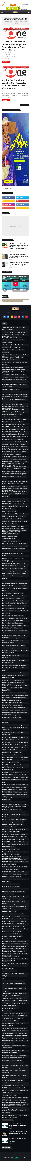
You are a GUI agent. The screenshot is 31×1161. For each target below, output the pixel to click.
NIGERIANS (16, 854)
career (3, 484)
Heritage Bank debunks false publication (11, 700)
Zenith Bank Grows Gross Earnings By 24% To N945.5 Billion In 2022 (14, 1105)
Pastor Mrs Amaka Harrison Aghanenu (11, 886)
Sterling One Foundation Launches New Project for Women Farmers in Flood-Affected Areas (14, 45)
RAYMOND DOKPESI (21, 921)
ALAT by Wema (20, 422)
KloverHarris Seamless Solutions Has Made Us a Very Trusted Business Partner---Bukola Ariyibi (14, 760)
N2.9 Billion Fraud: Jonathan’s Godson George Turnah (14, 819)
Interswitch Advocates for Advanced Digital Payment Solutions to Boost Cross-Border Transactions (14, 740)
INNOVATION (5, 735)
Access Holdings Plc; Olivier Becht (9, 402)
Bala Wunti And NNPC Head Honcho (20, 456)
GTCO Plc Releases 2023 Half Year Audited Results (13, 682)
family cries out (13, 591)
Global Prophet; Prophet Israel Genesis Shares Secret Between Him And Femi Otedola (14, 673)
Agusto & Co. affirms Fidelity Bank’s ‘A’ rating (12, 414)
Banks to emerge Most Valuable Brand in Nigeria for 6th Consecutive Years (14, 459)
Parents (8, 881)
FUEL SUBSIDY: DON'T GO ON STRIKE (10, 658)
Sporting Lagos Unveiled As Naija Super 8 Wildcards (14, 988)
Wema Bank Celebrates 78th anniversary (11, 1053)
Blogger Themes (16, 1157)
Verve (12, 1043)
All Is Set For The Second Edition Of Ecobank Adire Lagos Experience (15, 427)
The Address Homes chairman (9, 1015)
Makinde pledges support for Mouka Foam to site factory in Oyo (15, 797)
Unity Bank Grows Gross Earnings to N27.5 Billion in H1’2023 (13, 1038)
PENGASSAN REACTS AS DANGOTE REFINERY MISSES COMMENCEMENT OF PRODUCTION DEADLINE (13, 889)
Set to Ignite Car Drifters (7, 976)
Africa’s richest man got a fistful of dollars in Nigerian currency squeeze (14, 412)
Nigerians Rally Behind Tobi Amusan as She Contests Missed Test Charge (14, 859)
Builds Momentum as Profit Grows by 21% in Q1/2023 (14, 476)
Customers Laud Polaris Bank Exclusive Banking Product (14, 521)
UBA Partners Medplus (7, 1025)
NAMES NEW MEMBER (7, 832)
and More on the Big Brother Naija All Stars (12, 436)
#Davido (4, 342)
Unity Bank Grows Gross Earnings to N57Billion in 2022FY (15, 1040)
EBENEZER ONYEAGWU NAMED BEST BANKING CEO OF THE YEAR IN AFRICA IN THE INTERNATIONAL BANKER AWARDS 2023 (14, 556)
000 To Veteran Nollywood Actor (19, 362)
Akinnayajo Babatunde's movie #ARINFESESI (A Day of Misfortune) (14, 419)
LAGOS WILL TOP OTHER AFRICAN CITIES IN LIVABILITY (14, 774)
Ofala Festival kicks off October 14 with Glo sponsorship (15, 866)
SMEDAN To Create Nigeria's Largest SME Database (13, 983)
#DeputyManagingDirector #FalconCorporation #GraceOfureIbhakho (13, 345)
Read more (5, 61)
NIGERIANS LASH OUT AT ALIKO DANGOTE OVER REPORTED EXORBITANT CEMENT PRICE (13, 857)
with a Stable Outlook (7, 1093)
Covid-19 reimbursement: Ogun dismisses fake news (14, 516)
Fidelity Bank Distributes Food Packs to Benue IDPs (13, 608)
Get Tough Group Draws (7, 663)
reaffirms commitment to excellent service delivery (13, 926)
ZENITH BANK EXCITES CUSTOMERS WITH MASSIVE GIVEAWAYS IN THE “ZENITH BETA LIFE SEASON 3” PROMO (15, 1103)
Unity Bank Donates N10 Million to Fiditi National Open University (14, 1036)
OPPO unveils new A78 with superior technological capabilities (13, 879)
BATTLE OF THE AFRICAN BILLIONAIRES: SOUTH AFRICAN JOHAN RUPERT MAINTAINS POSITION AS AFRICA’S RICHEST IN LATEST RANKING (14, 462)
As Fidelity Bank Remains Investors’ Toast (11, 454)
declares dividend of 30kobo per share (11, 541)
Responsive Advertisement (15, 226)
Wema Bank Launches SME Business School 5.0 (12, 1063)
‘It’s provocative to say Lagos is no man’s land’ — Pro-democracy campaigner (14, 328)
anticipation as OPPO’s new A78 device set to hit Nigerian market (15, 449)
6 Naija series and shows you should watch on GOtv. (14, 379)
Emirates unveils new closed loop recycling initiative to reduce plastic (14, 576)
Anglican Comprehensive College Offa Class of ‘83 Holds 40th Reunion (15, 442)
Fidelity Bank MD (6, 613)
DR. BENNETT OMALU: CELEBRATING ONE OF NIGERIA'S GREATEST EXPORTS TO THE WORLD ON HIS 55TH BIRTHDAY (14, 551)
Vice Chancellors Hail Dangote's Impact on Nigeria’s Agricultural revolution (14, 1046)
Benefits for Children (7, 464)
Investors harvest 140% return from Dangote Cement (14, 750)
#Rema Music (5, 357)
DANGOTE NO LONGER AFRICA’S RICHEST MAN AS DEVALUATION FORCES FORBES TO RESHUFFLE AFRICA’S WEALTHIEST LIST (14, 529)
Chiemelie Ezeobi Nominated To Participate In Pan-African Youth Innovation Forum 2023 (13, 499)
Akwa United (5, 422)
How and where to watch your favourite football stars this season (15, 708)
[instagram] (8, 204)
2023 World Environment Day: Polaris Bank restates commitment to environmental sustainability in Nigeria (14, 370)
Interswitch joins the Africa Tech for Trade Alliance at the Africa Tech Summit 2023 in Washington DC (15, 743)
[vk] (22, 204)
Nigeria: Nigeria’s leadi (7, 854)
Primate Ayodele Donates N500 (9, 914)
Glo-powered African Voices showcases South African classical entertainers (14, 668)
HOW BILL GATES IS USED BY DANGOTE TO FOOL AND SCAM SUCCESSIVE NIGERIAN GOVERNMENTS (14, 710)
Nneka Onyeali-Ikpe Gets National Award (19, 861)
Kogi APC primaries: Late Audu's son (10, 762)
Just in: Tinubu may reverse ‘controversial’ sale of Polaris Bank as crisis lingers (15, 757)
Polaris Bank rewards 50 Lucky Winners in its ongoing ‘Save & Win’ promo (14, 907)
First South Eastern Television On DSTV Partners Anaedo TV (14, 631)
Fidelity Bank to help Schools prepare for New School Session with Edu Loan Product (14, 626)
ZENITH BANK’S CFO (6, 1112)
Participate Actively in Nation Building (10, 884)
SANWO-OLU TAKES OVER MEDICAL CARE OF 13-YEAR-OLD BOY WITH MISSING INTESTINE (15, 959)
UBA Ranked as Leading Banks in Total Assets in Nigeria (14, 1028)
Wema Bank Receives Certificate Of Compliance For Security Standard (13, 1071)
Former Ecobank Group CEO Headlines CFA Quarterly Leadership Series (14, 648)
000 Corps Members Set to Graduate (10, 359)
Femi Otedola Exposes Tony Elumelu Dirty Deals (13, 598)
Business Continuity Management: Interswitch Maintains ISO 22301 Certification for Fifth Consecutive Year (14, 482)
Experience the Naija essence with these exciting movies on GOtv (14, 588)
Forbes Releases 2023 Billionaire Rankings (15, 645)
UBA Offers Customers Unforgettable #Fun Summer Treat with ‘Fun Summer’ (14, 1023)
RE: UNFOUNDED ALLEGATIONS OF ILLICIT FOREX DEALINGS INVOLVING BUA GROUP (13, 924)
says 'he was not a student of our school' (11, 966)
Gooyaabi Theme (15, 1158)
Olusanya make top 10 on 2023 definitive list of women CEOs (14, 874)
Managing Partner (6, 799)
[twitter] (22, 197)
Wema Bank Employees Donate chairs (10, 1058)
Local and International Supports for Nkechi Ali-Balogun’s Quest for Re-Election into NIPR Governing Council (15, 792)
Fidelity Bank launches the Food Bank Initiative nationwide (15, 610)
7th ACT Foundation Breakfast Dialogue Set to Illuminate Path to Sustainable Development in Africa (15, 382)
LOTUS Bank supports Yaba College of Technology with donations (14, 795)
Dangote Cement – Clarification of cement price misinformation (13, 526)
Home (15, 1154)
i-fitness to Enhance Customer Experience (11, 717)
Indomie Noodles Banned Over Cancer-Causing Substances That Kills (13, 733)
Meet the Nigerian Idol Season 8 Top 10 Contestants (14, 802)
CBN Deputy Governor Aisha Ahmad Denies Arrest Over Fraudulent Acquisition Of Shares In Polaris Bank (15, 492)
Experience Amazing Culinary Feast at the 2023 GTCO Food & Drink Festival (14, 586)
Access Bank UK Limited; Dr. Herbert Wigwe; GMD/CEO (14, 399)
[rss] (8, 201)
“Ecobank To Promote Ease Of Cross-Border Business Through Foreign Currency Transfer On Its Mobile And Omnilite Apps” (14, 332)
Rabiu (3, 921)
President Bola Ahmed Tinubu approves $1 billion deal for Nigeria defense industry (14, 909)
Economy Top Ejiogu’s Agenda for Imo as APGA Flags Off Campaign (15, 571)
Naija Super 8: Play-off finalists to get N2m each (13, 824)
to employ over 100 (19, 1018)
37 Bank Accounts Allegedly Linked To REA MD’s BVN (14, 374)
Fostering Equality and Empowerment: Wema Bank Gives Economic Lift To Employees (15, 651)
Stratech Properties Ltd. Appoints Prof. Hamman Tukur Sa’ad (14, 1001)
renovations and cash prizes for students (11, 933)
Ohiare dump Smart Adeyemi (12, 869)
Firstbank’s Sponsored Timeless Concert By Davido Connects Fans (13, 636)
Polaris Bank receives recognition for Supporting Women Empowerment (15, 904)
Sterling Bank (5, 991)
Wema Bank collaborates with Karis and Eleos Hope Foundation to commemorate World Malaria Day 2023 (14, 1056)
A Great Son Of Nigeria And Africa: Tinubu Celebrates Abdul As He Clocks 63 (14, 385)
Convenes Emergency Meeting (9, 511)
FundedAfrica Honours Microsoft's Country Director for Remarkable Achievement (14, 661)
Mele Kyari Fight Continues (8, 807)
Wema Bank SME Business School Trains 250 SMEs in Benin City (14, 1076)
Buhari (3, 474)
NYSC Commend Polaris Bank (9, 864)
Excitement (4, 578)
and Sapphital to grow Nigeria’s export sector (12, 439)
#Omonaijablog (6, 352)
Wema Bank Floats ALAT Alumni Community (12, 1060)
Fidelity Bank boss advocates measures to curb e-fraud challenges (14, 603)
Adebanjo (4, 407)
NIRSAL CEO (5, 861)
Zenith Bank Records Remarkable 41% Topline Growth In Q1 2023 (15, 1110)
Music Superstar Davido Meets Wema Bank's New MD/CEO (13, 815)
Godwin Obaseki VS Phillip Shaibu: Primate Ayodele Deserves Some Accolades (13, 675)
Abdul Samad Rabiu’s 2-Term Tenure (10, 389)
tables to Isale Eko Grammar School (10, 1008)
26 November (5, 372)
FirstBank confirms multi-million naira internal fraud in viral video (14, 633)
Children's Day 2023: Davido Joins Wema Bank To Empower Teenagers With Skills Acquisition (13, 504)
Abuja (3, 394)
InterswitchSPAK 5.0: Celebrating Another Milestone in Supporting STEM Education (14, 747)
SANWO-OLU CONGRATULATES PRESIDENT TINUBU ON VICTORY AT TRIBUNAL (14, 954)
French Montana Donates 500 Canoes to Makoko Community (13, 656)
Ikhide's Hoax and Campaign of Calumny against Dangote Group (15, 725)
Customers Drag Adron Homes (17, 518)
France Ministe (5, 653)
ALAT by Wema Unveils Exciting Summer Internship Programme (13, 424)
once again (11, 876)
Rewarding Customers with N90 (9, 938)
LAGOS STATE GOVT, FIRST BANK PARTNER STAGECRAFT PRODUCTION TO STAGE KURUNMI (18, 256)
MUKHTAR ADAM (6, 812)
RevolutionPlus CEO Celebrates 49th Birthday (12, 936)
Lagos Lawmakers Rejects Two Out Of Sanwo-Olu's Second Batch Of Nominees (13, 772)
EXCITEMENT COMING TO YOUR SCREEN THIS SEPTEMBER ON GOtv (15, 581)
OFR (3, 869)
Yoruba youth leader (7, 1095)
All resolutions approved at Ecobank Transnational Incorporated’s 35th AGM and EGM (13, 429)
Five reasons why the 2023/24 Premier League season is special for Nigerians (14, 643)
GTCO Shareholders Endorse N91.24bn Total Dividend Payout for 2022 (14, 688)
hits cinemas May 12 (6, 705)
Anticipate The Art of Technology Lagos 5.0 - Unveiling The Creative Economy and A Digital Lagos (14, 447)
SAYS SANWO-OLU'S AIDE (8, 968)
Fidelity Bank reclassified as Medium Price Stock (13, 615)
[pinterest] (22, 201)
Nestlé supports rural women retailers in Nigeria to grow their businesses (15, 844)
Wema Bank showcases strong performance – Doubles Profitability (14, 1073)
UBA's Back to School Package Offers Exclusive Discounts (15, 1030)
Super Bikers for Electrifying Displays (10, 1006)
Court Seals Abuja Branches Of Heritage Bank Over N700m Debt (13, 514)
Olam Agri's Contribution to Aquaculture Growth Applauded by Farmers (13, 872)
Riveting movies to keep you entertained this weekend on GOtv (15, 944)
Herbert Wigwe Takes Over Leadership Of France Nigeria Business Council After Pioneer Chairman (15, 695)
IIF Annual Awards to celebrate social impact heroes (14, 720)
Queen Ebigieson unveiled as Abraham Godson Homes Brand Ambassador (14, 919)
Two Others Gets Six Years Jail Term (10, 1020)
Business (14, 301)
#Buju (20, 337)
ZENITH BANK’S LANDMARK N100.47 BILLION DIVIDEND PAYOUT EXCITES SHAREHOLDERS (14, 1115)
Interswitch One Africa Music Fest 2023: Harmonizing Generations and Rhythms (14, 745)
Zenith (15, 1095)
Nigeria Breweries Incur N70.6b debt (10, 849)
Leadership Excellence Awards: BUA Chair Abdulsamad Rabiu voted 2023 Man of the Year (14, 790)
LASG (3, 782)
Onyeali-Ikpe (18, 876)
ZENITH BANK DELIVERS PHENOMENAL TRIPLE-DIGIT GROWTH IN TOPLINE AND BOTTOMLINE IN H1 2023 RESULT (14, 1100)
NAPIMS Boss (17, 832)
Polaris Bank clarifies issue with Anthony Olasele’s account (13, 897)
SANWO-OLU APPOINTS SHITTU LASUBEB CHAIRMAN (14, 951)
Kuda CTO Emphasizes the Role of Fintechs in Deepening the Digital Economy (15, 765)
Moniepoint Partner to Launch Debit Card (11, 809)
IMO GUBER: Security (7, 730)
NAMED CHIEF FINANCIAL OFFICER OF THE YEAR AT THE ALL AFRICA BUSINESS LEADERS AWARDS (14, 829)
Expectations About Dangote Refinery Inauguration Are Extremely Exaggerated (14, 583)
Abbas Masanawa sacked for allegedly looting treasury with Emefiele (14, 387)
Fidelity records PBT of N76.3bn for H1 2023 (12, 628)
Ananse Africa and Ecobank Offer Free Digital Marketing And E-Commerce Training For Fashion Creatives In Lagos (15, 434)
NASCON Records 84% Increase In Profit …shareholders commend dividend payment (14, 834)
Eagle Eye (5, 91)
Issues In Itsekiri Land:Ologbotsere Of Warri (12, 752)
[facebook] (8, 197)
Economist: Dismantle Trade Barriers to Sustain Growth (14, 568)
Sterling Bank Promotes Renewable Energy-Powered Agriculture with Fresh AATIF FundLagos (14, 994)
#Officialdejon (5, 349)
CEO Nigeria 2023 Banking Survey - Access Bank (17, 494)
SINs (3, 978)
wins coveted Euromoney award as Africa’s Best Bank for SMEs (15, 1090)
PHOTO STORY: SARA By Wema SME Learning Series (13, 891)
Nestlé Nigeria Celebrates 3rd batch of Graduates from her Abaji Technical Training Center (14, 842)
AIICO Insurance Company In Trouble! (10, 417)
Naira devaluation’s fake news (9, 827)
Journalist (5, 52)
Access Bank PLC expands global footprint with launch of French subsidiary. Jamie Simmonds (15, 397)
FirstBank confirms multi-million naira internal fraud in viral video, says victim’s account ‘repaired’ (19, 264)
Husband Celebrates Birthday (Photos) (11, 715)
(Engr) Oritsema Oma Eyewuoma (9, 337)
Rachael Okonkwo (11, 921)
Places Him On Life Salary (8, 894)
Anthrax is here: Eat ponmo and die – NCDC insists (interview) (13, 444)
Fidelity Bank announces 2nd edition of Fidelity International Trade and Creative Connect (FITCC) (13, 601)
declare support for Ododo (8, 538)
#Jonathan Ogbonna (7, 347)
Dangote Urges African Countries (9, 536)
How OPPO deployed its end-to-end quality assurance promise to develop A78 (14, 713)
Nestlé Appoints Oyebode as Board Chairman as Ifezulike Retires (13, 839)
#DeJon (10, 342)
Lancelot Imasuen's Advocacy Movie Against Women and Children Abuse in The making (15, 777)
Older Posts (24, 105)
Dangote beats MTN (12, 523)
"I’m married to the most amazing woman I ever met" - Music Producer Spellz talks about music (14, 335)
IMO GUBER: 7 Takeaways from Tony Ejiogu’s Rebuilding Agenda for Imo (14, 728)
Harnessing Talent (6, 690)
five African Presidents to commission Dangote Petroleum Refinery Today (12, 641)
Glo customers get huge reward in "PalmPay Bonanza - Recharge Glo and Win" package (14, 665)
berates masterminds (18, 464)
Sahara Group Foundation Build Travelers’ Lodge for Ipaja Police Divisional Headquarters (14, 949)
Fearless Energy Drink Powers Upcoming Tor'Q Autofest (14, 595)
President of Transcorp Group (9, 911)
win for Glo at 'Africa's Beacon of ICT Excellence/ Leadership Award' (13, 1083)
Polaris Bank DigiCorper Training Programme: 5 (13, 899)
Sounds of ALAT (5, 986)
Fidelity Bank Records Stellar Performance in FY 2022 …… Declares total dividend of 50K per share (15, 621)
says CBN (25, 966)
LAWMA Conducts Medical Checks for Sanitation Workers (15, 784)
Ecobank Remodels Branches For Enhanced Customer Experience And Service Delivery (14, 564)
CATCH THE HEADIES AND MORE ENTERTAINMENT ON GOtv (14, 489)
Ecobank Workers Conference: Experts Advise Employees (15, 566)
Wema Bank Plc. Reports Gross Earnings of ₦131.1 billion (15, 1068)
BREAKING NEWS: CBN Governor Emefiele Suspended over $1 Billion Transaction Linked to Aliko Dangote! (14, 472)
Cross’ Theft (5, 518)
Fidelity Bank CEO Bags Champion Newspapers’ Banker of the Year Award (14, 606)
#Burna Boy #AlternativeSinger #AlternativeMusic (13, 340)
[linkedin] (23, 317)
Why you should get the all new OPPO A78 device (13, 1080)
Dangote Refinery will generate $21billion (11, 531)
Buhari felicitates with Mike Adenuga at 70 (16, 474)
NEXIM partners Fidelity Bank (8, 846)
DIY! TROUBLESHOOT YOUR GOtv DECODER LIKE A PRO (14, 543)
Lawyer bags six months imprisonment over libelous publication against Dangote (14, 787)
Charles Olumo (5, 496)
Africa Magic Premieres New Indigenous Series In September (13, 410)
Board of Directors (6, 469)
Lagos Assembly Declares (8, 769)
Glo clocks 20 (18, 663)
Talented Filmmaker (6, 1010)
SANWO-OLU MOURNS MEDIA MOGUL (10, 956)
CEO (3, 494)
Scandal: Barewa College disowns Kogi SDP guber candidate (13, 974)
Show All (16, 23)
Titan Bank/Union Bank (7, 1018)
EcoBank (4, 558)
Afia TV (22, 407)
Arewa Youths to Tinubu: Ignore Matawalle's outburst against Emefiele (14, 452)
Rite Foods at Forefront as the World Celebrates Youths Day (14, 941)
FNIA (3, 645)
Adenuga (11, 407)
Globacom (4, 670)
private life (21, 914)
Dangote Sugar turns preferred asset (10, 533)
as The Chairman (6, 456)
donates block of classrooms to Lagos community (13, 548)
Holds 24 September (18, 705)
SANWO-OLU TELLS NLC (7, 961)
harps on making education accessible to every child (14, 692)
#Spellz (12, 357)
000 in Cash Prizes (6, 362)
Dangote (4, 523)
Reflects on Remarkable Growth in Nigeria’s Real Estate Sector (14, 929)
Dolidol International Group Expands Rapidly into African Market (15, 546)
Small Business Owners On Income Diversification (13, 981)
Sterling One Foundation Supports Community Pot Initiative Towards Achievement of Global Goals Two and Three (15, 998)
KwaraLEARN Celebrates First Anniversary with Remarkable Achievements (12, 767)
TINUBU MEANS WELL (23, 1015)
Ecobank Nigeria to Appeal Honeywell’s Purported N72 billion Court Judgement (14, 561)
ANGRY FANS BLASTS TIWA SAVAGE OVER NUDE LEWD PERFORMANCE (18, 1132)
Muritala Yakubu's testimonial (18, 812)
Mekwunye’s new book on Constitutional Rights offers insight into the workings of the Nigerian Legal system (14, 805)
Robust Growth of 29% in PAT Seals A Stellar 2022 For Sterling (14, 946)
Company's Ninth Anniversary (9, 509)
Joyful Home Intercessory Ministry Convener (12, 755)
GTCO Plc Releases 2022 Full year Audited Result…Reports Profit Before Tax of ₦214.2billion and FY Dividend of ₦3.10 (13, 680)
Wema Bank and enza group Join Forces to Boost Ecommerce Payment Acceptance (13, 1051)
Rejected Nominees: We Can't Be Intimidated (12, 931)
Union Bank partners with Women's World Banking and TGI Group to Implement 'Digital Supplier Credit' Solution (15, 1033)
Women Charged (18, 1093)
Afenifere (17, 407)
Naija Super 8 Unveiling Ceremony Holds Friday (13, 822)
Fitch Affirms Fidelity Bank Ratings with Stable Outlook (14, 638)
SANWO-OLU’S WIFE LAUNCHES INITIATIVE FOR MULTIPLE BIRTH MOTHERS (15, 964)
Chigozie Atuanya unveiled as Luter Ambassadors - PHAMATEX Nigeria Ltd (13, 501)
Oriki (3, 881)
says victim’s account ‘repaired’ (9, 971)
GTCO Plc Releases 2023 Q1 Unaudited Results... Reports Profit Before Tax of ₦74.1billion (15, 685)
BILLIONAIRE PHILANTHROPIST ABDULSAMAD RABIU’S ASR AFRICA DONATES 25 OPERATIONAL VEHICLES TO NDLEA (15, 467)
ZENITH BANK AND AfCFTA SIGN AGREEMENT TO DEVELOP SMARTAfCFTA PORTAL (15, 1098)
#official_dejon (17, 347)
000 (22, 357)
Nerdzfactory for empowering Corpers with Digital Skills (14, 837)
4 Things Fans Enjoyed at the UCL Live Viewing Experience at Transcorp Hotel (15, 377)
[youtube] (8, 208)
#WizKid (17, 357)
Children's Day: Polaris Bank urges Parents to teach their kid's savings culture (15, 506)
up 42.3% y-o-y (5, 1043)
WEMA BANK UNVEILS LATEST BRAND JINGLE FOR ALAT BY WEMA (15, 1078)
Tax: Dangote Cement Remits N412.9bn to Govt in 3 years (15, 1013)
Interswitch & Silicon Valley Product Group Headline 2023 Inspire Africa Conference (15, 738)
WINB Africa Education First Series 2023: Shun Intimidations (12, 1085)
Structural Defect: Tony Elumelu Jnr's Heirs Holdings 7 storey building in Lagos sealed (14, 1003)
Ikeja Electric (5, 722)
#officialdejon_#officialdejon (17, 349)
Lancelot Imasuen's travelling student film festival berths (15, 779)
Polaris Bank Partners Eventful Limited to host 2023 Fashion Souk (13, 902)
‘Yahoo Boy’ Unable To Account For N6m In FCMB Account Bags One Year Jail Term (13, 330)
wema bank (5, 1048)
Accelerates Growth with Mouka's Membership (17, 394)
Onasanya (4, 876)
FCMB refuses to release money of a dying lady (12, 593)
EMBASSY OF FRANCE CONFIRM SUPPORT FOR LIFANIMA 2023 (14, 574)
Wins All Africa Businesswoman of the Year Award (13, 1088)
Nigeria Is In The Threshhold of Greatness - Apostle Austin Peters (13, 852)
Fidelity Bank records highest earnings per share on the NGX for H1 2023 (14, 618)
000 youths (4, 364)
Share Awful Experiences (20, 976)
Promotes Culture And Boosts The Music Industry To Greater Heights (14, 916)
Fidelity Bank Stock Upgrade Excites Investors (12, 623)
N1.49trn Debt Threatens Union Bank (10, 817)
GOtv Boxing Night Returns (8, 677)
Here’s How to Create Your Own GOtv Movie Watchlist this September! (14, 698)
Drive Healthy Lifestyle (7, 553)
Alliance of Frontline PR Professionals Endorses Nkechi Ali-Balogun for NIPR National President (14, 432)
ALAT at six (12, 422)
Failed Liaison (5, 591)
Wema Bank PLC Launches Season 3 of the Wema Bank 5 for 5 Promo (15, 1066)
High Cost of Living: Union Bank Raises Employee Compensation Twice (13, 703)
